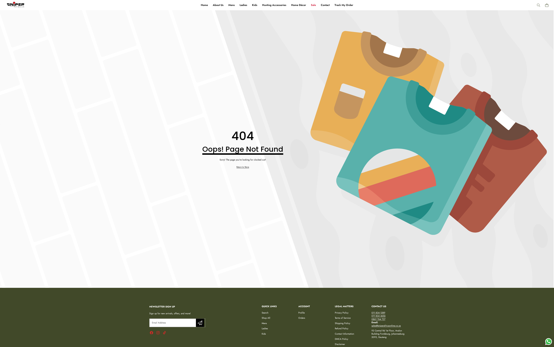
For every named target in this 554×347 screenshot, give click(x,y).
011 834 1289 (378, 312)
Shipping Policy (342, 323)
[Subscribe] (200, 323)
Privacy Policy (341, 312)
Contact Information (344, 333)
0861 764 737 (378, 319)
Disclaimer (340, 344)
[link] (242, 167)
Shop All (266, 318)
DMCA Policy (341, 339)
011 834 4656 (378, 316)
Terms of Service (343, 318)
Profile (301, 312)
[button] (538, 5)
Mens (264, 323)
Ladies (265, 328)
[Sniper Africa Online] (15, 5)
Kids (264, 333)
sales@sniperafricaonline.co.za (386, 325)
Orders (301, 318)
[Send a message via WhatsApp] (549, 342)
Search (265, 312)
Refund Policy (341, 328)
